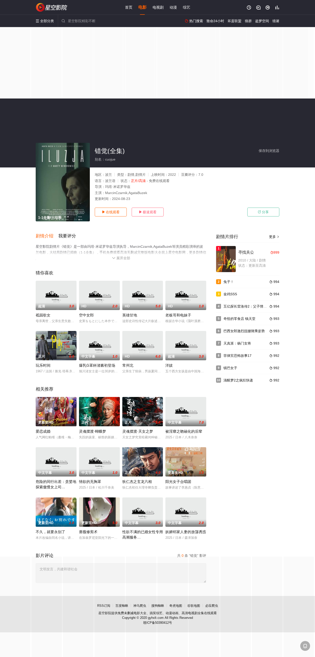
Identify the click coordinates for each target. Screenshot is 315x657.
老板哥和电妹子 (178, 315)
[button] (47, 236)
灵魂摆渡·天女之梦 (137, 431)
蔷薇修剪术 (88, 532)
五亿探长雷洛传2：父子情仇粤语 (248, 306)
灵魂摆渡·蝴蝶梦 (92, 431)
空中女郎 (86, 315)
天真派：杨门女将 (237, 343)
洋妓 (169, 365)
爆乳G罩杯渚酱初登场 (97, 365)
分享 (263, 212)
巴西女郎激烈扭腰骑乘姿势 (244, 331)
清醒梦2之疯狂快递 (238, 380)
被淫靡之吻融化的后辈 (183, 431)
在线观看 (111, 212)
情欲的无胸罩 (90, 481)
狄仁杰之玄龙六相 (137, 481)
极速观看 (148, 212)
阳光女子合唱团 (178, 481)
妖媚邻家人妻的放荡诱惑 (185, 532)
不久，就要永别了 (50, 532)
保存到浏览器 (269, 151)
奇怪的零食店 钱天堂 (239, 319)
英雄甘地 (129, 315)
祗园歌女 (43, 315)
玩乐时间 (43, 365)
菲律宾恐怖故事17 (237, 356)
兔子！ (228, 282)
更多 (274, 237)
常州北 (127, 365)
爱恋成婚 (43, 431)
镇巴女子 (230, 368)
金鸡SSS (230, 294)
